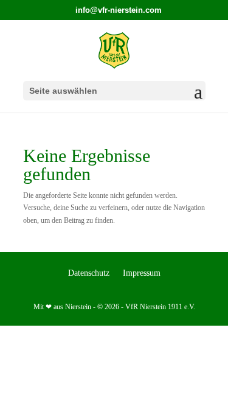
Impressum (142, 273)
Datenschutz (88, 273)
